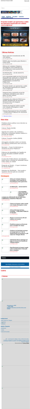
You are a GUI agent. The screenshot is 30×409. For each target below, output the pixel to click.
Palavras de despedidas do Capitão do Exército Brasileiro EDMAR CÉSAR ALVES (14, 154)
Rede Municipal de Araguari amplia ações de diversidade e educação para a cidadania (19, 249)
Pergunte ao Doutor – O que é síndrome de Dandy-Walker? (14, 167)
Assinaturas (3, 322)
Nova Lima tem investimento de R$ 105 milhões (14, 57)
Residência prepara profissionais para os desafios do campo (18, 225)
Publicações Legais (7, 17)
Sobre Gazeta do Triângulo (6, 320)
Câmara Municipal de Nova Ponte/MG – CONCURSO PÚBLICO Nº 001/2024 (15, 112)
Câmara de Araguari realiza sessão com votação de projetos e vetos (14, 107)
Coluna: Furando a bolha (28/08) (12, 139)
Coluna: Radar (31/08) (9, 128)
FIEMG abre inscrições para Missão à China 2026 (14, 62)
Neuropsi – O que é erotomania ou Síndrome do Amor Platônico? (12, 148)
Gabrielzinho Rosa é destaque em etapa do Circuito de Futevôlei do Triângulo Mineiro (19, 241)
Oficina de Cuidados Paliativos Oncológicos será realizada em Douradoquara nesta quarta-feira (13, 68)
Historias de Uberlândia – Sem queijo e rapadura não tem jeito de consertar (14, 172)
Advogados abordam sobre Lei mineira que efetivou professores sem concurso (14, 143)
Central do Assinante (5, 331)
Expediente (3, 323)
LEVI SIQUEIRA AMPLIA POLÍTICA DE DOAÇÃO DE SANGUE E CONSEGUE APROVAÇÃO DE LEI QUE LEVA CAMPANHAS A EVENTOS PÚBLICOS (15, 80)
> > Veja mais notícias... (7, 116)
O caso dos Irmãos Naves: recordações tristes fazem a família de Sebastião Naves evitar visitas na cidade (15, 161)
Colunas (14, 16)
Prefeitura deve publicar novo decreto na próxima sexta (14, 124)
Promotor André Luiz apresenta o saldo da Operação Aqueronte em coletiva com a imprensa (14, 23)
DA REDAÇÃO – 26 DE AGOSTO (13, 73)
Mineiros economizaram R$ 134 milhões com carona (18, 219)
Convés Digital (26, 343)
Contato (21, 16)
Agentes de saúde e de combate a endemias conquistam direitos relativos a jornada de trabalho (14, 134)
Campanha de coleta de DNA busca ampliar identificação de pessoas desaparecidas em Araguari (14, 101)
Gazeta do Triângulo (15, 3)
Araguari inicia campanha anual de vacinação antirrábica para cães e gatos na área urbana (13, 94)
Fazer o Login (26, 0)
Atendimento (3, 328)
